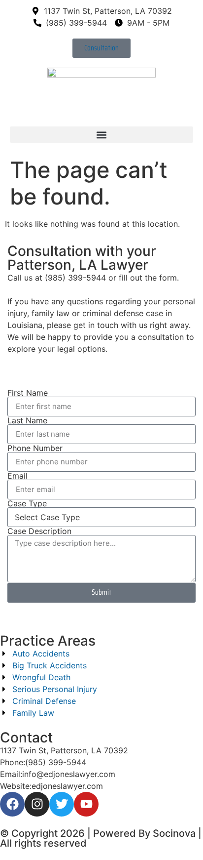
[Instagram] (37, 804)
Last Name (27, 420)
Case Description (39, 531)
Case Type (27, 503)
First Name (27, 393)
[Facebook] (12, 804)
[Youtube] (86, 804)
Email (17, 476)
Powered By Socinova (144, 833)
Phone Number (35, 448)
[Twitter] (61, 804)
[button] (101, 134)
